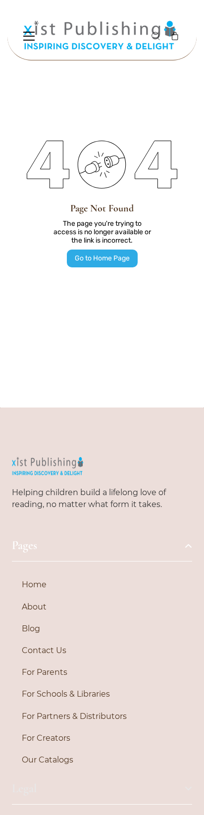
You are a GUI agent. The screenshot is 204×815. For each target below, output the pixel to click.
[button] (155, 36)
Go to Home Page (102, 258)
